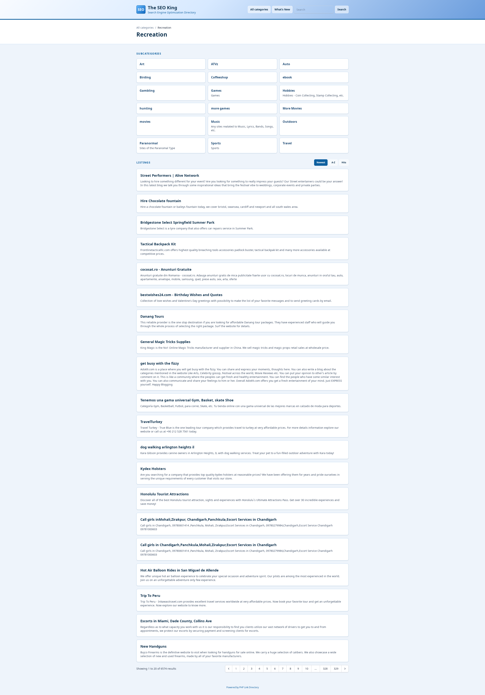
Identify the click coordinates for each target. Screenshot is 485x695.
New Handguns (153, 646)
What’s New (282, 9)
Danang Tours (152, 316)
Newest (321, 162)
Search (341, 9)
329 (336, 668)
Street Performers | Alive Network (169, 175)
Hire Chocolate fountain (160, 201)
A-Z (333, 162)
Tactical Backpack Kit (158, 244)
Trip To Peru (150, 595)
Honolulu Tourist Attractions (164, 494)
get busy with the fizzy (159, 363)
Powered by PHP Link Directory (242, 687)
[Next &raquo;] (345, 668)
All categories (259, 9)
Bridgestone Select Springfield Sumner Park (177, 222)
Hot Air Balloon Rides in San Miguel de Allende (179, 570)
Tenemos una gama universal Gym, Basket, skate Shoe (187, 400)
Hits (344, 162)
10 (306, 668)
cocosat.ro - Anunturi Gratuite (166, 269)
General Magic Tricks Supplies (165, 341)
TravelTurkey (151, 421)
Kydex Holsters (153, 468)
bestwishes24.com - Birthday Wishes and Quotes (181, 294)
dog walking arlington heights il (167, 447)
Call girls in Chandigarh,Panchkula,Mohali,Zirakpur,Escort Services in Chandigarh (208, 545)
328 (325, 668)
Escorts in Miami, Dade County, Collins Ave (176, 621)
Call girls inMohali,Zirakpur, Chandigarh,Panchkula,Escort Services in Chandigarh (208, 519)
